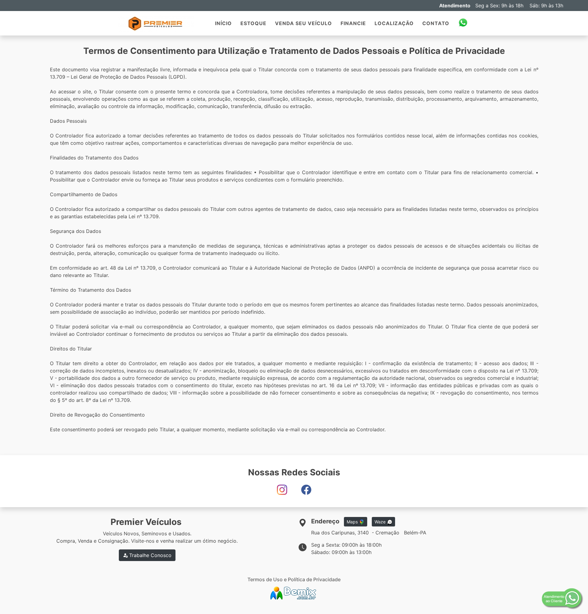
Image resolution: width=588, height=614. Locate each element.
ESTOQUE (253, 23)
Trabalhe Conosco (150, 555)
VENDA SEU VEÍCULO (303, 23)
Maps (353, 521)
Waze (381, 521)
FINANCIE (353, 23)
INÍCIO (223, 23)
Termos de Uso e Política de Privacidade (294, 579)
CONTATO (435, 23)
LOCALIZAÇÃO (394, 23)
